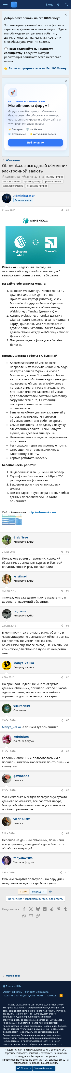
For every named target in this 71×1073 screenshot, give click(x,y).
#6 (67, 720)
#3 (67, 591)
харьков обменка (13, 185)
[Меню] (5, 4)
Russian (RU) (13, 986)
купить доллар (32, 181)
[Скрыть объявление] (65, 15)
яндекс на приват (37, 185)
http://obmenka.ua (41, 512)
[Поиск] (66, 4)
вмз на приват (54, 176)
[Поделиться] (62, 210)
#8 (67, 790)
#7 (67, 751)
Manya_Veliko (11, 727)
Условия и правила (37, 991)
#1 (67, 210)
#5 (67, 677)
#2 (67, 551)
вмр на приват (11, 181)
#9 (67, 833)
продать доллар (53, 181)
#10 (67, 872)
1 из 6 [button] (23, 891)
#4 (67, 625)
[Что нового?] (58, 4)
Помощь (51, 995)
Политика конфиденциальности (23, 995)
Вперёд (36, 891)
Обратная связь (12, 991)
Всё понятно (35, 142)
